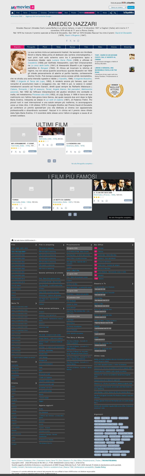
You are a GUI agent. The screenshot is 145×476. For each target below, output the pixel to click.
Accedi (131, 7)
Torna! (48, 89)
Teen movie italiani (100, 445)
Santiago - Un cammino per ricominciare (51, 347)
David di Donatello (123, 32)
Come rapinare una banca (75, 333)
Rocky (124, 455)
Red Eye (97, 326)
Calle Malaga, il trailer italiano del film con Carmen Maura (112, 392)
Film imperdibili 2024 (18, 262)
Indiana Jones (115, 439)
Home (14, 460)
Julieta (96, 332)
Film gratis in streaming (46, 248)
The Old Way (98, 298)
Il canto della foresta (45, 391)
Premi (45, 47)
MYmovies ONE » (17, 16)
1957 (70, 202)
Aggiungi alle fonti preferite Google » (39, 16)
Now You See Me (100, 421)
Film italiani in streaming (46, 265)
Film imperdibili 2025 (18, 258)
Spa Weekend (43, 412)
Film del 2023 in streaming (47, 258)
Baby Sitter (120, 430)
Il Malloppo (70, 320)
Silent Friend (71, 323)
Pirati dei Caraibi (115, 436)
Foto (86, 47)
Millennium (120, 442)
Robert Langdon (100, 442)
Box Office (78, 460)
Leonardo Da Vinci (110, 433)
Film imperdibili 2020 (18, 275)
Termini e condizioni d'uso (53, 467)
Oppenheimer (110, 430)
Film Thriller (15, 368)
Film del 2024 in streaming (47, 255)
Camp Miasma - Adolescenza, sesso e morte (112, 272)
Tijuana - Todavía (44, 428)
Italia (22, 146)
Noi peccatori (73, 89)
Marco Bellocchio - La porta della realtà (79, 287)
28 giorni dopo (123, 418)
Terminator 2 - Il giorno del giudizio (50, 295)
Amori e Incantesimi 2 (46, 364)
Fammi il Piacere (72, 330)
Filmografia (31, 47)
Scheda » (32, 151)
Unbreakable (126, 439)
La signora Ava (73, 143)
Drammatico (57, 202)
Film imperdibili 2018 (18, 282)
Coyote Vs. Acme (72, 304)
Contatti (21, 467)
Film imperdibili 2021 (18, 272)
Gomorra (114, 418)
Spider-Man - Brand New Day (107, 255)
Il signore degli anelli (101, 452)
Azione (13, 379)
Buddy (41, 409)
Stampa (72, 47)
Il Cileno (41, 288)
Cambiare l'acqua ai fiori (46, 381)
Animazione (15, 375)
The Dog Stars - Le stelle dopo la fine (50, 285)
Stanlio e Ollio (98, 304)
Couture (41, 304)
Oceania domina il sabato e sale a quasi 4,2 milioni (110, 371)
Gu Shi (41, 424)
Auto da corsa (99, 439)
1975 (82, 146)
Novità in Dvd (15, 299)
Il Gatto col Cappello (45, 377)
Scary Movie (105, 418)
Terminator (116, 455)
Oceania (41, 312)
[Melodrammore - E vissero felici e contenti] (23, 134)
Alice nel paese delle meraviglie (119, 452)
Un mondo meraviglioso (74, 326)
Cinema (114, 47)
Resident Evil (43, 354)
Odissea (100, 251)
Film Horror (15, 372)
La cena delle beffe (40, 65)
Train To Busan (71, 301)
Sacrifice (101, 275)
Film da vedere (16, 285)
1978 (27, 146)
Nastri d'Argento (72, 35)
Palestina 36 (43, 360)
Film (34, 460)
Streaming (127, 47)
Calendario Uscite (43, 460)
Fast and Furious (113, 445)
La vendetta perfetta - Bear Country (50, 282)
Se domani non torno (45, 387)
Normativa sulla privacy (33, 467)
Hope (40, 367)
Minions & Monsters (104, 268)
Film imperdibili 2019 (18, 278)
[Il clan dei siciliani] (113, 185)
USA (49, 139)
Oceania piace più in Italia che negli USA (107, 380)
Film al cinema (16, 289)
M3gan (109, 421)
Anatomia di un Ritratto (46, 440)
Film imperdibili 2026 (18, 255)
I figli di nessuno (36, 89)
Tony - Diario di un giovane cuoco (49, 278)
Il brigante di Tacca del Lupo (30, 81)
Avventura (70, 146)
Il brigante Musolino (83, 78)
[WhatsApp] (78, 40)
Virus (107, 439)
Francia (107, 195)
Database (27, 460)
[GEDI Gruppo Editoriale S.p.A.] (124, 2)
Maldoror (42, 324)
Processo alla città (40, 94)
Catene (13, 89)
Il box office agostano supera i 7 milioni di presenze (110, 364)
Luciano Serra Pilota (62, 60)
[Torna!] (31, 188)
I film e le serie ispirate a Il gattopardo (106, 427)
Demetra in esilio (44, 431)
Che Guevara (107, 455)
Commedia (15, 146)
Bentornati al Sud (44, 374)
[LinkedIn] (74, 40)
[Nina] (51, 131)
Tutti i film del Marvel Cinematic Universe (107, 448)
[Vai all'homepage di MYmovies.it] (22, 9)
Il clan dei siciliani (103, 193)
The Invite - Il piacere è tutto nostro (50, 335)
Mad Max (97, 455)
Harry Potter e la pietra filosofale (49, 292)
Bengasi (44, 68)
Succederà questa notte (46, 384)
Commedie (14, 365)
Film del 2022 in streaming (47, 262)
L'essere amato (44, 398)
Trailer (98, 460)
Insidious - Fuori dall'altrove (47, 315)
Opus (120, 424)
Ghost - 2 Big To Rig (73, 270)
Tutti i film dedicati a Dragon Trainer (106, 424)
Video (100, 47)
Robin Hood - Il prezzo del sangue (109, 265)
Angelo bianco (59, 89)
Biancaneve (124, 427)
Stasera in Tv (68, 460)
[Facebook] (67, 40)
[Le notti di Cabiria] (72, 188)
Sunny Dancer (71, 307)
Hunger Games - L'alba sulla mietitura (51, 338)
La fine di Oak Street (104, 262)
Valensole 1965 (44, 327)
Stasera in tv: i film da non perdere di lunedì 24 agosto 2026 (113, 368)
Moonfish (42, 421)
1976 (54, 139)
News (59, 47)
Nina (41, 137)
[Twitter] (70, 40)
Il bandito (62, 78)
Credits (14, 467)
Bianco (41, 394)
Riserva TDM (68, 467)
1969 (113, 195)
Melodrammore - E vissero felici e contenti (32, 143)
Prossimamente (88, 460)
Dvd (60, 460)
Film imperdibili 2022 (18, 268)
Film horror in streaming (46, 268)
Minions (97, 418)
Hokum (101, 278)
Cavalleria (32, 62)
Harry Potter (110, 442)
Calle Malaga (43, 357)
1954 (28, 202)
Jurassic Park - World (125, 433)
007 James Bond (127, 436)
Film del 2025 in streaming (47, 251)
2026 (17, 248)
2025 (21, 248)
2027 (13, 248)
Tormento (22, 89)
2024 (26, 248)
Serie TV (54, 460)
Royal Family (99, 433)
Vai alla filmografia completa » (82, 163)
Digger (41, 401)
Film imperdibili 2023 (18, 265)
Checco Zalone (99, 430)
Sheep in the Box (72, 284)
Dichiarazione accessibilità (84, 467)
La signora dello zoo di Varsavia (104, 287)
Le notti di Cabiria (54, 99)
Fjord (40, 370)
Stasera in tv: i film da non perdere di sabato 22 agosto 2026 (113, 383)
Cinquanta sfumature (101, 436)
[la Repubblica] (131, 2)
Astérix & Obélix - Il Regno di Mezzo (105, 320)
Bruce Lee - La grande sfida (103, 309)
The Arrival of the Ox (45, 443)
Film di (13, 292)
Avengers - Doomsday (46, 350)
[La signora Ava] (79, 134)
